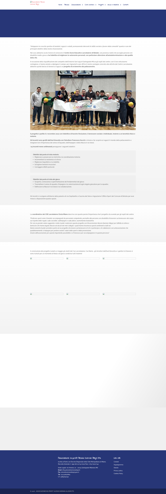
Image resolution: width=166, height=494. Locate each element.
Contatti (125, 5)
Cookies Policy (118, 473)
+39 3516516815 (65, 474)
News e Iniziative (113, 5)
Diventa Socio (98, 438)
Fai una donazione (44, 29)
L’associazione (76, 5)
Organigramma (118, 464)
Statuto (116, 467)
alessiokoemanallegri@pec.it (70, 472)
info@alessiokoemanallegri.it (71, 470)
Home (60, 5)
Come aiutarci (89, 5)
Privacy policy (118, 470)
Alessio (66, 5)
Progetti (101, 5)
